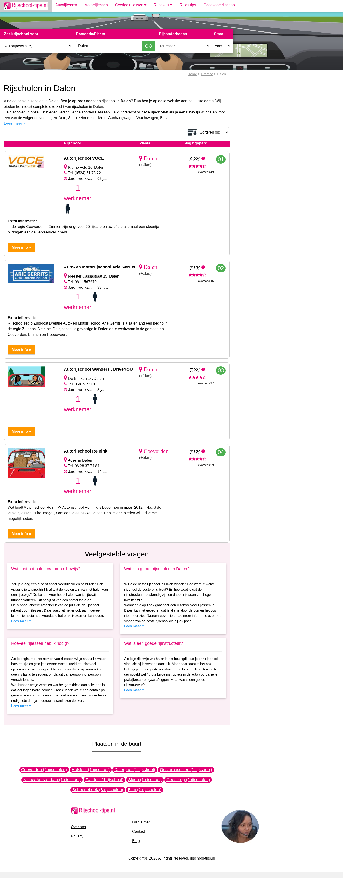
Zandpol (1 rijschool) (104, 779)
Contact (138, 831)
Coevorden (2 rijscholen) (44, 769)
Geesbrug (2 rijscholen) (188, 779)
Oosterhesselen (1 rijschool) (186, 769)
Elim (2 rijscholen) (144, 789)
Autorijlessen (66, 5)
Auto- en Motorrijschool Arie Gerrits (99, 267)
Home (192, 74)
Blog (136, 841)
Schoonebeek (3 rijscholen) (97, 789)
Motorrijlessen (96, 5)
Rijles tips (188, 5)
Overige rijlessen (129, 5)
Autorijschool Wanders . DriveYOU (98, 369)
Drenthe (207, 74)
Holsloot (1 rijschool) (91, 769)
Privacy (77, 836)
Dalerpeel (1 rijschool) (134, 769)
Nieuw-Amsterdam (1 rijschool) (52, 779)
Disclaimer (141, 822)
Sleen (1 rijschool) (145, 779)
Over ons (78, 827)
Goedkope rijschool (219, 5)
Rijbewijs (162, 5)
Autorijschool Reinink (85, 451)
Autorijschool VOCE (84, 158)
